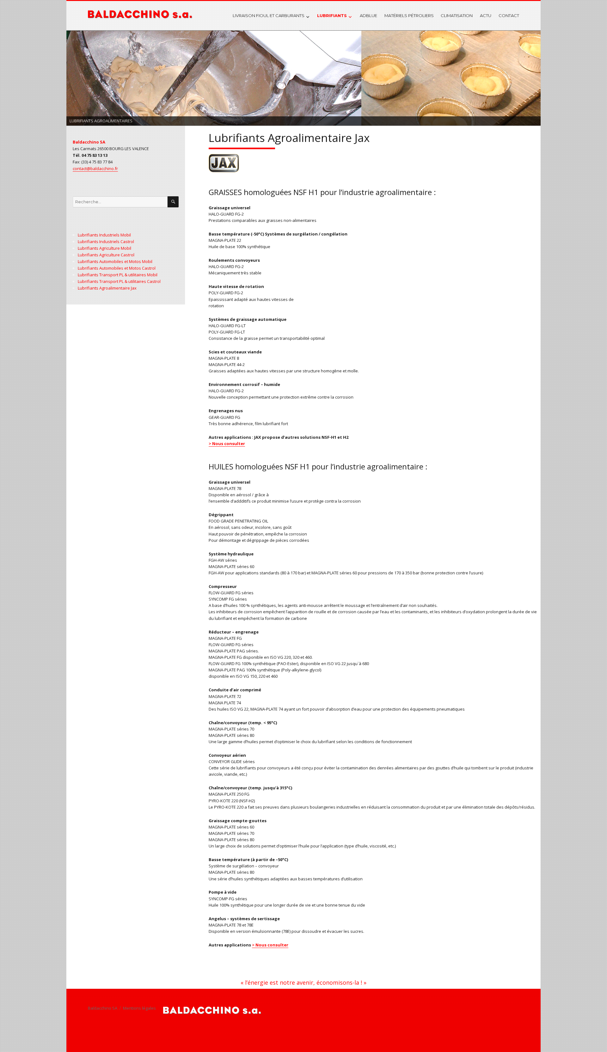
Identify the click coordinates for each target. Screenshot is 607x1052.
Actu (485, 15)
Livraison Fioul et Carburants (268, 15)
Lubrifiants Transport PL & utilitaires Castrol (119, 281)
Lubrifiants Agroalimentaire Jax (107, 288)
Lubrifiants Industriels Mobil (104, 235)
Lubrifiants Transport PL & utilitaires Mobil (117, 275)
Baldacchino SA (102, 1008)
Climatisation (457, 15)
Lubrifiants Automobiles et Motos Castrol (117, 268)
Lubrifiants (332, 15)
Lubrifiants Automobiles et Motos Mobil (115, 261)
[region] (303, 78)
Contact (509, 15)
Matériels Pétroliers (409, 15)
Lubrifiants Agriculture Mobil (104, 248)
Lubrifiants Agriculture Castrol (106, 255)
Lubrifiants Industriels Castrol (106, 241)
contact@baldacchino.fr (95, 168)
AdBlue (368, 15)
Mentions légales (139, 1008)
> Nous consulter (227, 443)
